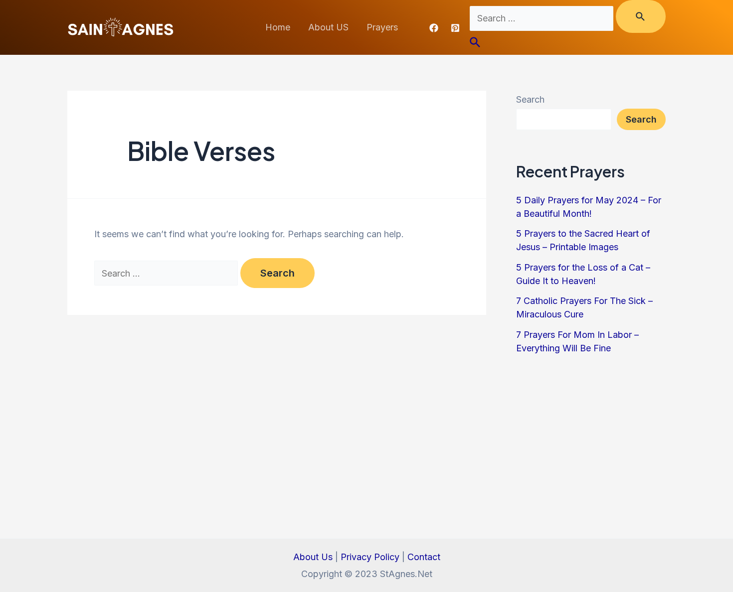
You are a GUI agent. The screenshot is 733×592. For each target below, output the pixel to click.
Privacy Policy (370, 557)
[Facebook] (433, 27)
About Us (313, 557)
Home (277, 27)
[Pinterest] (455, 27)
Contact (423, 557)
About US (328, 27)
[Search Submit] (641, 16)
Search (530, 99)
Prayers (382, 27)
